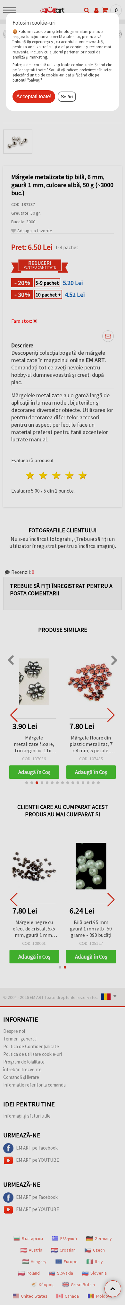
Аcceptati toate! (33, 96)
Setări (67, 96)
